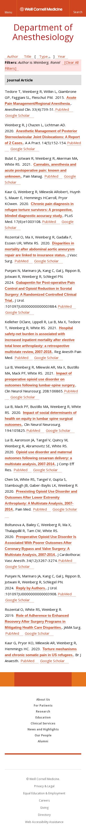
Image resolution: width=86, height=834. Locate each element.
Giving (44, 808)
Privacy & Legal (44, 786)
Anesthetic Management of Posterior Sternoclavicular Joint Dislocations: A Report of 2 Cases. (42, 137)
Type (43, 56)
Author (12, 56)
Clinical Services (43, 723)
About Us (43, 699)
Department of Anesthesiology (43, 32)
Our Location (7, 679)
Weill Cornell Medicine (43, 762)
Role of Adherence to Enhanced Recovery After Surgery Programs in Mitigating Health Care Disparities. (37, 621)
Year (61, 56)
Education (43, 717)
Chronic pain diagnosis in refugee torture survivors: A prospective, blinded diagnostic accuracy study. (39, 210)
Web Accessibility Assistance (44, 822)
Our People (43, 735)
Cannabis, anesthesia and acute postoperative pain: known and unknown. (40, 170)
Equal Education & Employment (44, 793)
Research (43, 711)
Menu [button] (8, 12)
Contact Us (79, 679)
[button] (77, 8)
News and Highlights (43, 729)
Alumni (43, 741)
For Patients (43, 705)
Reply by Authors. (31, 588)
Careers (44, 800)
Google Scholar (17, 115)
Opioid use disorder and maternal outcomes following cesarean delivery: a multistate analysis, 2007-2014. (38, 458)
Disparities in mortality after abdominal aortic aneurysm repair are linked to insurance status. (40, 249)
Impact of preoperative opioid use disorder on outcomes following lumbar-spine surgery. (40, 379)
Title (27, 56)
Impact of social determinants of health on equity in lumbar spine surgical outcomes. (40, 419)
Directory (44, 815)
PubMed (62, 109)
